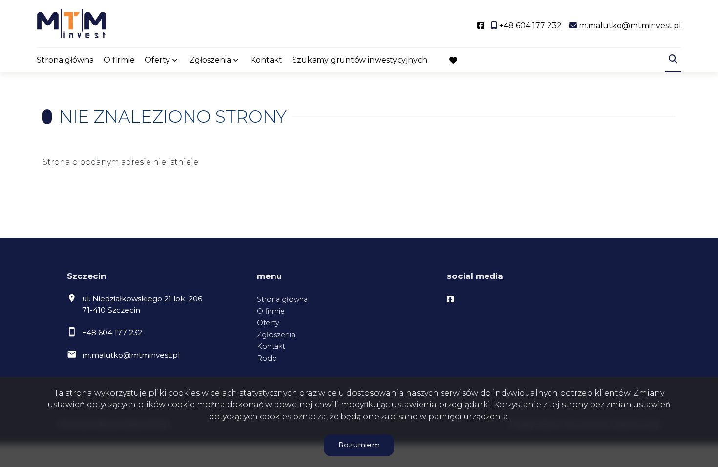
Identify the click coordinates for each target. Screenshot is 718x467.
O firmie (119, 59)
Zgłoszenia (276, 334)
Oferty (157, 59)
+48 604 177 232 (112, 332)
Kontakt (266, 59)
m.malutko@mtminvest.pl (131, 355)
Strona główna (65, 59)
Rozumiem (359, 444)
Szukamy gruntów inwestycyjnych (359, 59)
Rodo (267, 358)
